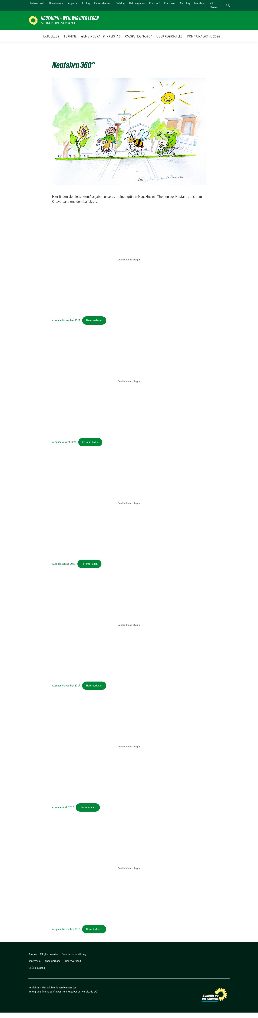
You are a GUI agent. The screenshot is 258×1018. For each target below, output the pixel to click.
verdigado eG (89, 991)
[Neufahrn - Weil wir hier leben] (33, 20)
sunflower (55, 991)
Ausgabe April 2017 (63, 807)
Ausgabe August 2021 (64, 442)
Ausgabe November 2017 (66, 685)
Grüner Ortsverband (58, 23)
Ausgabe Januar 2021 (63, 563)
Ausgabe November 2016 (66, 929)
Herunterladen (94, 320)
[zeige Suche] (228, 5)
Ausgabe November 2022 (66, 320)
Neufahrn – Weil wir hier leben (70, 18)
